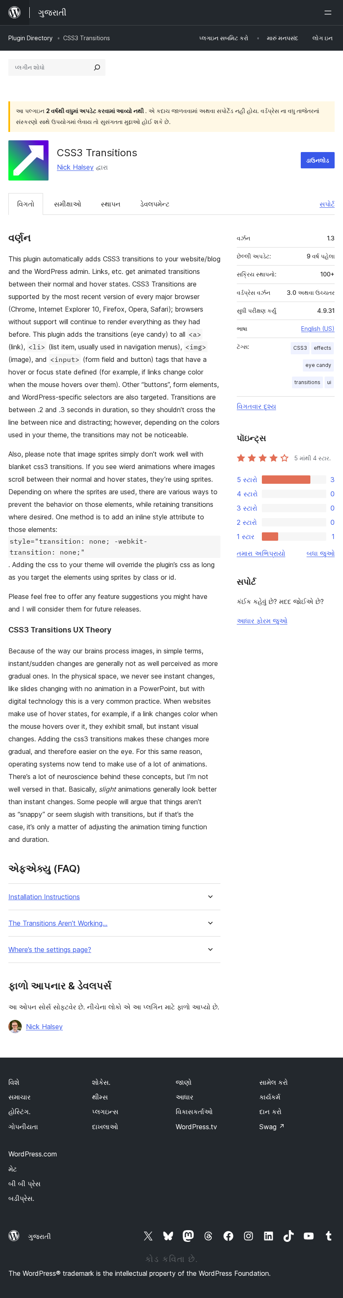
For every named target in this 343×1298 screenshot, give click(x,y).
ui (329, 382)
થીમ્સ (100, 1097)
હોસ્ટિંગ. (19, 1111)
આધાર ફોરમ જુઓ (262, 621)
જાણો (184, 1082)
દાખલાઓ (105, 1127)
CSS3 (300, 348)
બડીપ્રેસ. (21, 1198)
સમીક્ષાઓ (67, 204)
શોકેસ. (101, 1082)
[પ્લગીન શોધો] (97, 67)
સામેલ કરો (273, 1082)
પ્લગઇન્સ (105, 1111)
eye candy (318, 365)
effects (322, 348)
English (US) (318, 328)
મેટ (12, 1169)
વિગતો (25, 204)
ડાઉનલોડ (317, 160)
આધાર (184, 1097)
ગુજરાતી (39, 1236)
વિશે (13, 1082)
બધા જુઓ (321, 553)
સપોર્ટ (327, 204)
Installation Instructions (44, 897)
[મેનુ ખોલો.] (329, 12)
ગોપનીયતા (23, 1127)
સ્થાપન (110, 204)
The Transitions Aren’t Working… (58, 923)
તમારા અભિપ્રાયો (261, 553)
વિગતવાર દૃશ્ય (256, 406)
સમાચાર (19, 1097)
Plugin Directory (30, 37)
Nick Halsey (75, 167)
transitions (307, 382)
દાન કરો (270, 1111)
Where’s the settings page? (49, 950)
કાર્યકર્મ (269, 1097)
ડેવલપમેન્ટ (154, 204)
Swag (272, 1127)
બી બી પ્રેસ (24, 1183)
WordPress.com (32, 1154)
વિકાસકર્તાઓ (194, 1111)
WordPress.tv (196, 1127)
